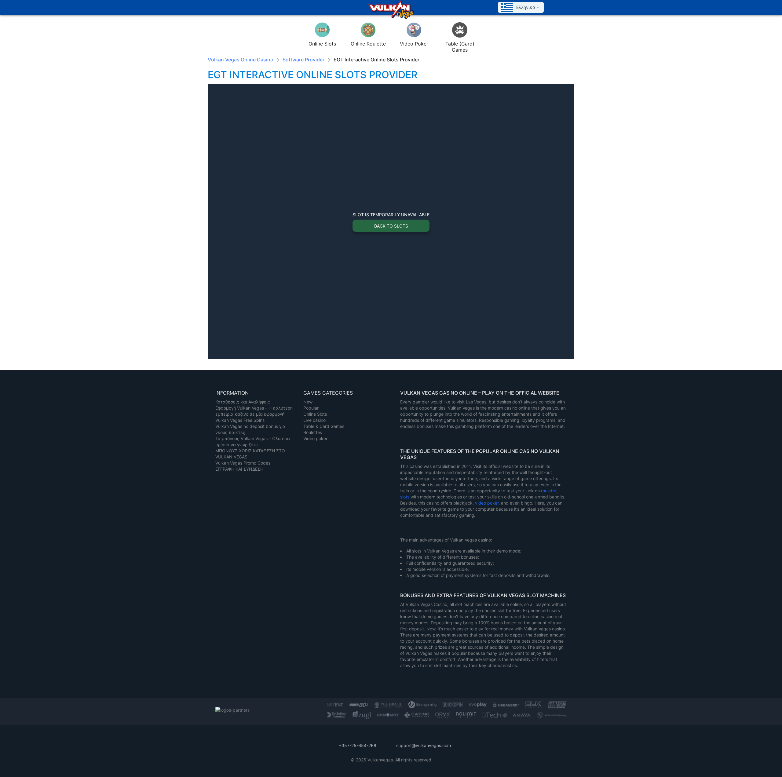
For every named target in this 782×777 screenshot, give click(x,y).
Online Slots (315, 414)
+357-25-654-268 (357, 745)
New (307, 401)
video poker (487, 502)
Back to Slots (391, 225)
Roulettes (312, 432)
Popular (311, 407)
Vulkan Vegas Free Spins (240, 420)
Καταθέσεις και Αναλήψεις (242, 401)
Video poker (315, 438)
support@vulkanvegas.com (423, 745)
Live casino (314, 420)
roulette (548, 490)
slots (405, 496)
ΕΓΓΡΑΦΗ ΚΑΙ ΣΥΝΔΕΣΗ (239, 469)
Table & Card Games (323, 426)
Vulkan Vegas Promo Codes (242, 462)
